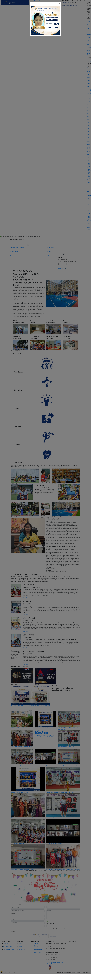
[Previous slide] (33, 20)
